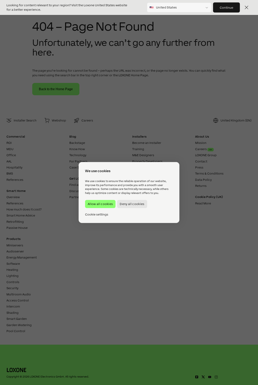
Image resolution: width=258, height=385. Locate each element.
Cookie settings (96, 214)
